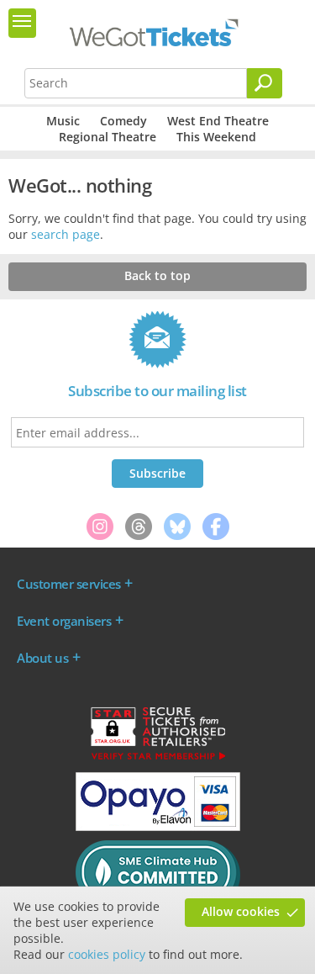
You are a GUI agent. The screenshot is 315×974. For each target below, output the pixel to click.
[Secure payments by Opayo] (158, 826)
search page (65, 234)
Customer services (69, 583)
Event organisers (64, 620)
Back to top (157, 275)
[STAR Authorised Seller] (158, 758)
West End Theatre (218, 121)
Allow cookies (241, 911)
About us (42, 657)
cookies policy (106, 954)
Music (63, 121)
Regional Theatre (107, 137)
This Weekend (216, 137)
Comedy (123, 121)
